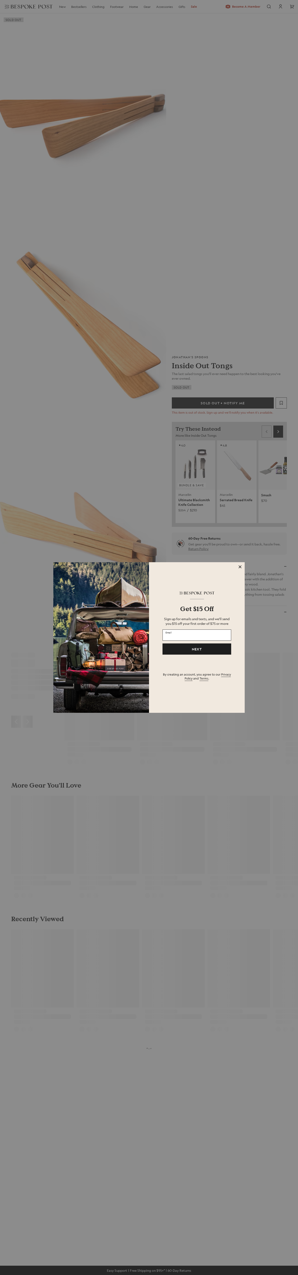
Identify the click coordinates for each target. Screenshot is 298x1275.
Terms (204, 678)
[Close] (240, 567)
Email (169, 632)
